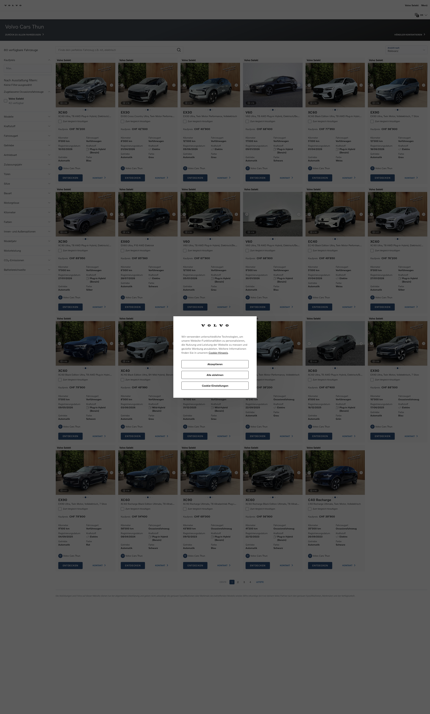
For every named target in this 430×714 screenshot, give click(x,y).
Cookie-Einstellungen (215, 385)
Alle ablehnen (215, 374)
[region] (215, 357)
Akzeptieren (215, 364)
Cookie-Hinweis (218, 352)
